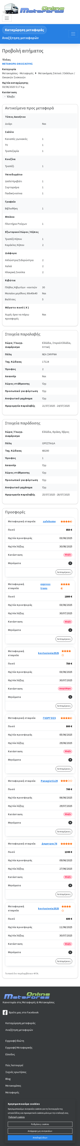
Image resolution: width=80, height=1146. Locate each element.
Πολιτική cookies (16, 1117)
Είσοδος (10, 1054)
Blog (8, 1079)
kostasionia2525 (48, 653)
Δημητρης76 (49, 843)
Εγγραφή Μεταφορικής (18, 1047)
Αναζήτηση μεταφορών (20, 38)
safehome (49, 521)
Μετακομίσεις (13, 1085)
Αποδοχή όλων (40, 1137)
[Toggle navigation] (7, 18)
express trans (45, 586)
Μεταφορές (12, 1092)
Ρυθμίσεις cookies (40, 1124)
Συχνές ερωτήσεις (15, 1072)
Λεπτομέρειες (64, 572)
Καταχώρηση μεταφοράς (24, 30)
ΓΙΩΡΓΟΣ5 (49, 718)
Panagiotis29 (49, 781)
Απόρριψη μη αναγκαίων (40, 1130)
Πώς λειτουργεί (14, 1065)
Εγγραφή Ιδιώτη (14, 1040)
